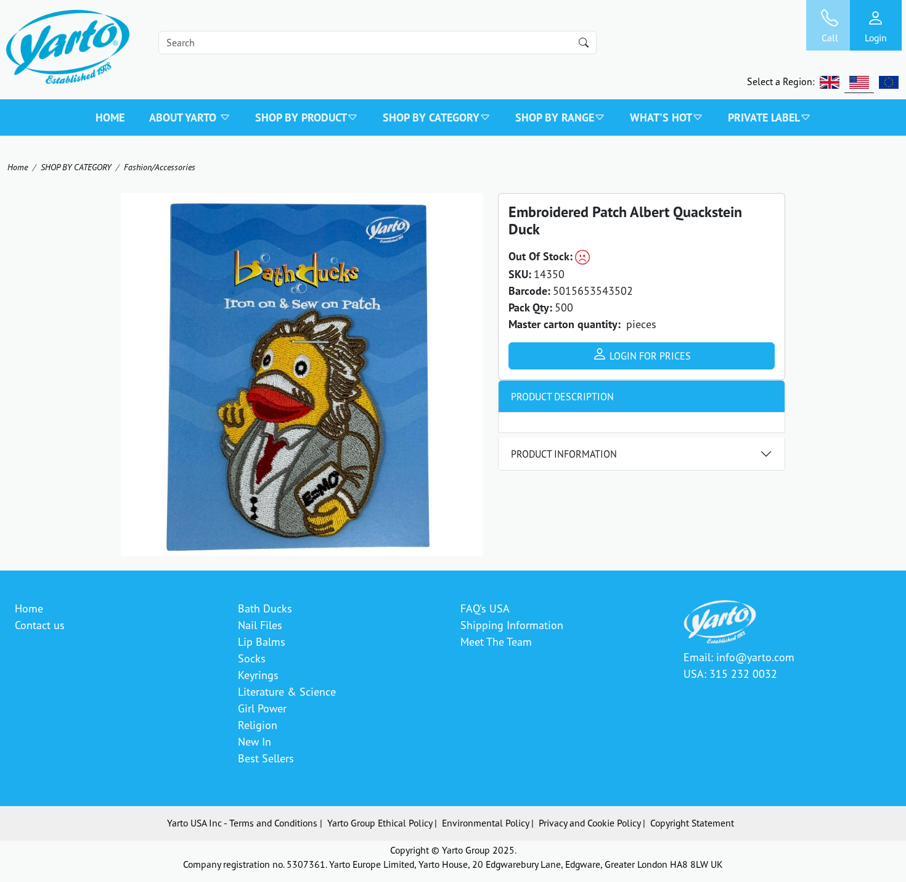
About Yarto (184, 117)
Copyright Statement (692, 823)
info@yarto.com (755, 657)
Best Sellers (266, 758)
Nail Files (260, 625)
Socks (252, 658)
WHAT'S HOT (661, 117)
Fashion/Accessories (159, 167)
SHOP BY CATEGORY (431, 117)
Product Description (562, 396)
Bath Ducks (265, 608)
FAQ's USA (485, 608)
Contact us (40, 625)
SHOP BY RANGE (554, 117)
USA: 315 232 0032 (730, 673)
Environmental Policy (485, 823)
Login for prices (649, 356)
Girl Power (262, 708)
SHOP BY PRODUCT (301, 117)
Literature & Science (287, 691)
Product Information (564, 454)
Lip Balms (261, 641)
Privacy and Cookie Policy (589, 823)
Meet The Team (496, 641)
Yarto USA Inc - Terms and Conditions (242, 823)
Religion (257, 725)
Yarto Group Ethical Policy (379, 823)
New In (254, 741)
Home (110, 117)
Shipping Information (511, 625)
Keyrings (258, 675)
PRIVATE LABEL (764, 117)
